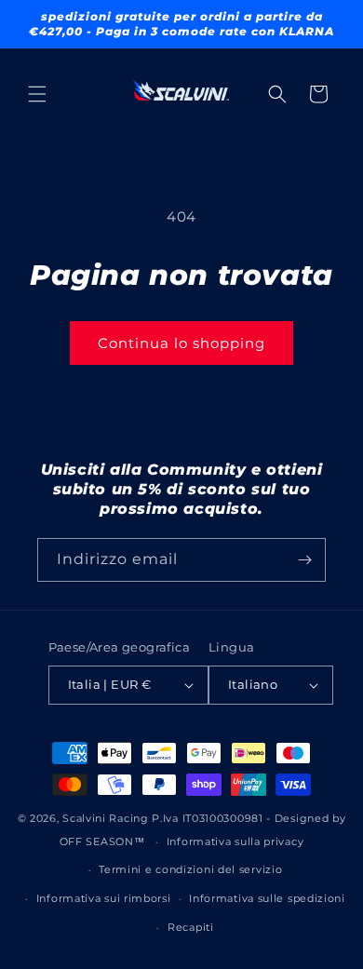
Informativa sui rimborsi (103, 898)
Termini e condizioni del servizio (190, 869)
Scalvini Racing (105, 818)
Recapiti (191, 927)
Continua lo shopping (181, 343)
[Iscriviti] (304, 560)
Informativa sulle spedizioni (267, 898)
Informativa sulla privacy (235, 841)
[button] (37, 94)
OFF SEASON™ (102, 841)
